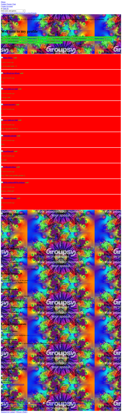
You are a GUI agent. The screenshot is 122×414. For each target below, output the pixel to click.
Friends (34, 13)
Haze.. (10, 58)
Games (3, 4)
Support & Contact (35, 405)
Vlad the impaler (17, 269)
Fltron (3, 2)
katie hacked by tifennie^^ (11, 19)
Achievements (18, 13)
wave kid (14, 89)
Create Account (7, 6)
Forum (9, 4)
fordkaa (13, 167)
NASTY (32, 280)
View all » (5, 253)
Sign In (5, 8)
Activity (10, 13)
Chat (14, 4)
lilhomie (14, 296)
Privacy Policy (48, 405)
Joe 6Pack (15, 73)
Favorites (27, 13)
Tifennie (13, 198)
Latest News (16, 405)
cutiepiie (4, 13)
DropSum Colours (35, 335)
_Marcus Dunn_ (63, 403)
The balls (20, 352)
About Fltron (6, 405)
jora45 (11, 151)
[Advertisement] (19, 229)
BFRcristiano (19, 182)
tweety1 (12, 105)
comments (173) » (8, 53)
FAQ (25, 405)
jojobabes (82, 403)
